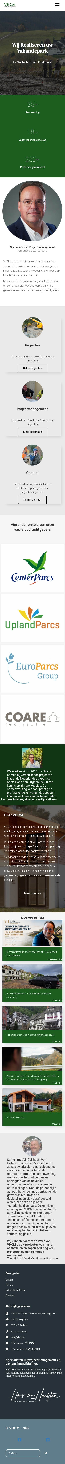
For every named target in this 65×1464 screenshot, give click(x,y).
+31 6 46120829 (18, 1331)
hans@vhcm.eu (18, 1337)
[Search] (46, 1453)
